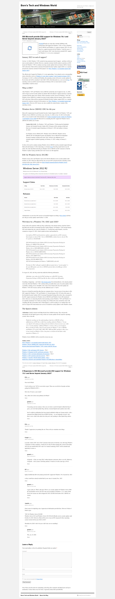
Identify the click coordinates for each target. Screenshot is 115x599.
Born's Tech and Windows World (39, 5)
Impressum (79, 58)
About (78, 56)
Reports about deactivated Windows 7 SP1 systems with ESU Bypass (39, 346)
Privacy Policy (39, 579)
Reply (26, 398)
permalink (64, 363)
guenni (34, 40)
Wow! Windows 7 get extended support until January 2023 (36, 342)
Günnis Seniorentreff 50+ (82, 47)
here (68, 80)
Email (23, 574)
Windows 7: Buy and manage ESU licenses (33, 350)
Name (23, 569)
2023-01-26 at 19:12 (29, 505)
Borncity (78, 62)
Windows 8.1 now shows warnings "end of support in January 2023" (53, 76)
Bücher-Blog (79, 45)
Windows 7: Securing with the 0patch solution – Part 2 (35, 357)
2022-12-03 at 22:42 (29, 439)
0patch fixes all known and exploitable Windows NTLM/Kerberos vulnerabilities (42, 359)
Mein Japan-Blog (80, 49)
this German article (46, 282)
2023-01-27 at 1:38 (31, 531)
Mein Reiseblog (80, 48)
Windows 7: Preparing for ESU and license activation (35, 352)
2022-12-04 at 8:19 (31, 456)
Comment (24, 551)
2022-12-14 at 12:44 (31, 486)
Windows (38, 363)
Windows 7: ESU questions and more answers (33, 355)
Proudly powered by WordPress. (85, 595)
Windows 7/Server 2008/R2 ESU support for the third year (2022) (38, 344)
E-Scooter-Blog (80, 51)
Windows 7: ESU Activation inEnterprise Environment (35, 354)
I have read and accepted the (33, 579)
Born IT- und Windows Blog (82, 41)
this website (63, 215)
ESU (47, 363)
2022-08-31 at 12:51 (31, 403)
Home (23, 26)
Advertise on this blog (40, 26)
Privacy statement (51, 26)
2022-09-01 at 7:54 (29, 426)
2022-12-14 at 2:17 (29, 471)
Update (34, 363)
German (41, 43)
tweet (51, 147)
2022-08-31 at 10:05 (29, 379)
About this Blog (30, 26)
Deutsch (81, 36)
